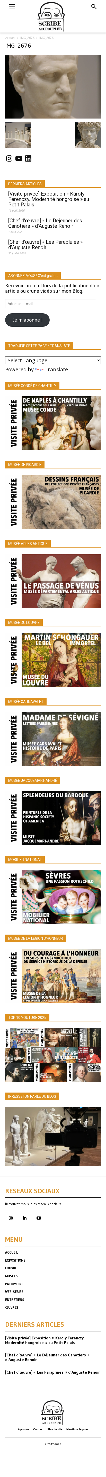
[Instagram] (10, 1218)
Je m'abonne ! (27, 320)
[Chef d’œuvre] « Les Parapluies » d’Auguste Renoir (45, 244)
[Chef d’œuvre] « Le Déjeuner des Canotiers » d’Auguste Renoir (45, 223)
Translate (56, 369)
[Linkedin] (24, 1218)
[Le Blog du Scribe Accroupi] (53, 16)
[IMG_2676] (53, 117)
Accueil (10, 38)
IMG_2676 (27, 38)
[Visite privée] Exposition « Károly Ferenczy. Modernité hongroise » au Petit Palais (48, 199)
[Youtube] (38, 1218)
